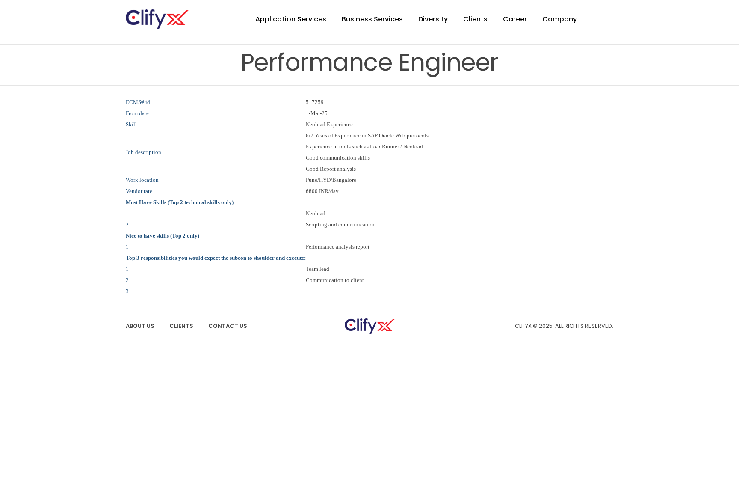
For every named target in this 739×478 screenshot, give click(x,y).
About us (140, 326)
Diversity (433, 19)
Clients (475, 19)
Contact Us (227, 326)
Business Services (372, 19)
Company (559, 19)
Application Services (290, 19)
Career (515, 19)
